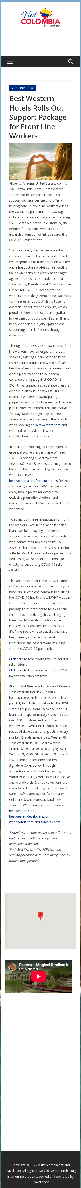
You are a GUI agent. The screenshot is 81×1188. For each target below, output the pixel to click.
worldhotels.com (21, 822)
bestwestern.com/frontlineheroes (33, 480)
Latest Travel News (22, 88)
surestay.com (50, 822)
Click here (16, 659)
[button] (40, 916)
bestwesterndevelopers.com (29, 816)
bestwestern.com (48, 425)
